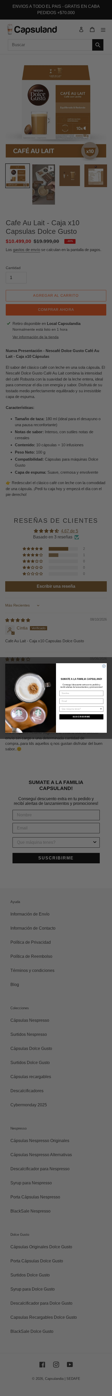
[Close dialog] (103, 666)
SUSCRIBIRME (81, 717)
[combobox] (81, 708)
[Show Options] (101, 708)
